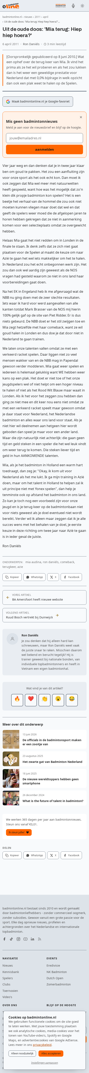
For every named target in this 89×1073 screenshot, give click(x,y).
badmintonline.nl (12, 17)
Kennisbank (10, 972)
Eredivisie (53, 965)
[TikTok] (11, 939)
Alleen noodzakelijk (22, 1053)
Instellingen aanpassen (44, 1063)
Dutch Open (55, 978)
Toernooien (10, 991)
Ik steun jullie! (16, 832)
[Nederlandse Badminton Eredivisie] (60, 5)
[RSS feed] (39, 939)
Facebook (73, 577)
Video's (7, 997)
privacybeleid (42, 1045)
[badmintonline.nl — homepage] (10, 5)
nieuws (28, 17)
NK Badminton (57, 972)
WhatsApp (37, 577)
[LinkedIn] (32, 939)
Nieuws (7, 965)
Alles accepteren (51, 1053)
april (45, 17)
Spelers (7, 978)
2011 (38, 17)
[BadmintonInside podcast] (73, 6)
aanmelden (44, 149)
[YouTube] (25, 939)
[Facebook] (4, 939)
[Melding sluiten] (81, 117)
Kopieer (14, 577)
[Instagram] (18, 939)
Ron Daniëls (31, 44)
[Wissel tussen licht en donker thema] (82, 6)
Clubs (6, 984)
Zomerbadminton (59, 984)
